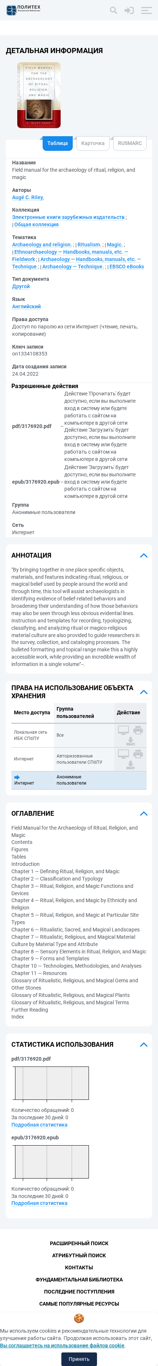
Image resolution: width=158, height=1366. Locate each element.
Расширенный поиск (79, 1243)
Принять (79, 1359)
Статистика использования (62, 1044)
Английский (26, 306)
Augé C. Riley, (28, 197)
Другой (21, 286)
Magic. (115, 244)
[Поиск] (113, 10)
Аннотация (31, 555)
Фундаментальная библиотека (79, 1280)
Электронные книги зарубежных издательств (68, 217)
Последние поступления (79, 1292)
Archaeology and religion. (42, 244)
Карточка (93, 143)
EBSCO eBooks (126, 266)
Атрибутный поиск (79, 1255)
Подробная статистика (39, 1125)
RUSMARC (130, 143)
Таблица (57, 143)
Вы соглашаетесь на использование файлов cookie (62, 1345)
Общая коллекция (36, 224)
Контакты (79, 1267)
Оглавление (32, 813)
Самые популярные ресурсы (79, 1304)
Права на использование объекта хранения (72, 692)
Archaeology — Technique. (73, 266)
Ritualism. (89, 244)
